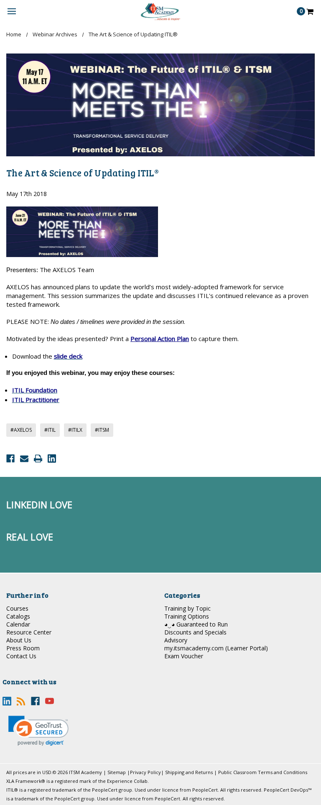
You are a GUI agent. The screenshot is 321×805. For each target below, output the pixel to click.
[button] (38, 730)
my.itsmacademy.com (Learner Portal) (216, 648)
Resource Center (28, 632)
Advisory (175, 640)
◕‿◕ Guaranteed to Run (196, 624)
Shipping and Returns (189, 772)
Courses (17, 608)
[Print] (38, 458)
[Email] (24, 458)
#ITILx (75, 429)
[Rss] (21, 701)
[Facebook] (10, 458)
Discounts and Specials (195, 632)
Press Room (23, 648)
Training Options (186, 616)
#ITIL (50, 429)
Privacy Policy (145, 772)
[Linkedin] (52, 458)
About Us (18, 640)
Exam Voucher (183, 656)
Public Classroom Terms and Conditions (262, 772)
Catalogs (18, 616)
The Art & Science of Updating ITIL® (82, 172)
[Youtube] (49, 701)
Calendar (18, 624)
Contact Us (21, 656)
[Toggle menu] (11, 11)
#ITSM (102, 429)
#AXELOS (21, 429)
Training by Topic (187, 608)
